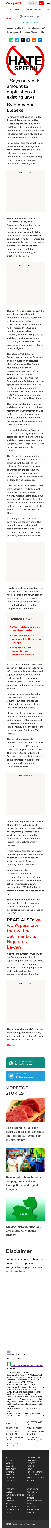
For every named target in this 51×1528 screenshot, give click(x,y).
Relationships (12, 1507)
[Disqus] (25, 1314)
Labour (9, 1492)
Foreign (30, 1466)
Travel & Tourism (34, 1501)
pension (30, 1481)
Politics (39, 10)
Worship (30, 1513)
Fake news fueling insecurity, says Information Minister (23, 651)
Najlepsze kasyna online (15, 1438)
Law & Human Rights (15, 1495)
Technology (32, 1492)
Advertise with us (35, 1423)
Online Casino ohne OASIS (13, 1432)
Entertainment (33, 1457)
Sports (9, 1513)
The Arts (30, 1495)
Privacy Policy (34, 1428)
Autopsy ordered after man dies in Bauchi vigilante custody (23, 1230)
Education (10, 1478)
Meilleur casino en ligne (35, 1432)
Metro (8, 1498)
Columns (10, 1466)
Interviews (10, 1489)
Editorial (10, 1472)
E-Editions (27, 10)
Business (9, 1463)
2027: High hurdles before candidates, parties (26, 628)
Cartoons (31, 1498)
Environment (32, 1460)
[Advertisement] (25, 191)
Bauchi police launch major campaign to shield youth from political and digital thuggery (23, 1182)
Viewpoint (31, 1507)
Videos (30, 1504)
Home (8, 10)
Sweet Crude (32, 1489)
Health (30, 1469)
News (17, 10)
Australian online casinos (35, 1438)
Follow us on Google (31, 17)
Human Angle (33, 1475)
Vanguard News (13, 3)
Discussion (10, 1475)
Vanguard (12, 1045)
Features (31, 1463)
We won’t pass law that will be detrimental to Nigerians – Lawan (25, 933)
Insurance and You (35, 1478)
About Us (11, 1423)
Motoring (10, 1501)
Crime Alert (11, 1469)
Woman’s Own (33, 1510)
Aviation (9, 1460)
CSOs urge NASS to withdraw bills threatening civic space (26, 639)
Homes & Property (35, 1472)
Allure (9, 1457)
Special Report (12, 1510)
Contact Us (12, 1428)
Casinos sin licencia (12, 1444)
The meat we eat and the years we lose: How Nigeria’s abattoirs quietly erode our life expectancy (25, 1133)
